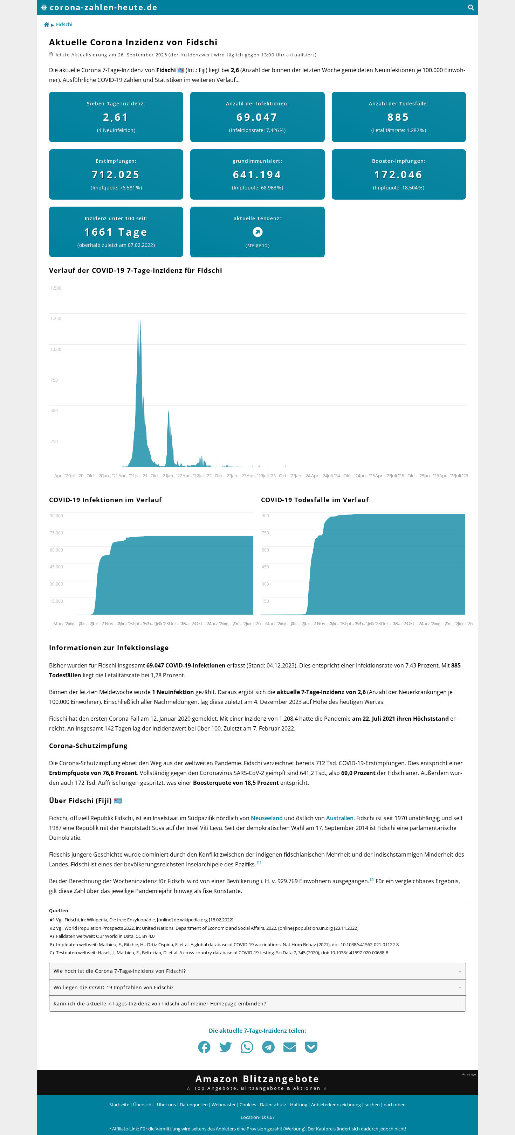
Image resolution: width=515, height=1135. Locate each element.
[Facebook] (204, 1047)
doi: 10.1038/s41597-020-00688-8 (354, 952)
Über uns (166, 1104)
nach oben (395, 1104)
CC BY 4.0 (145, 936)
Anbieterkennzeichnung (336, 1104)
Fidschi (64, 24)
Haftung (298, 1104)
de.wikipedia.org (191, 919)
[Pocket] (311, 1047)
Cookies (248, 1104)
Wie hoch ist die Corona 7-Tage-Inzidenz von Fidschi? (120, 971)
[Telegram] (268, 1047)
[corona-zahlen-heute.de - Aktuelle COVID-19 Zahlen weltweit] (46, 25)
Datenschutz (273, 1104)
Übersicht (143, 1104)
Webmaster (224, 1104)
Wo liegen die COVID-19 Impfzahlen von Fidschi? (114, 987)
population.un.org (314, 928)
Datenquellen (194, 1104)
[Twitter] (225, 1047)
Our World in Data (114, 936)
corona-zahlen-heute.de (104, 7)
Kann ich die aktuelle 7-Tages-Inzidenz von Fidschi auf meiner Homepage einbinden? (160, 1003)
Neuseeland (267, 818)
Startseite (119, 1104)
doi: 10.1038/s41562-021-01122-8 (365, 944)
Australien (339, 818)
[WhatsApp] (247, 1047)
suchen (372, 1104)
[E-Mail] (289, 1047)
